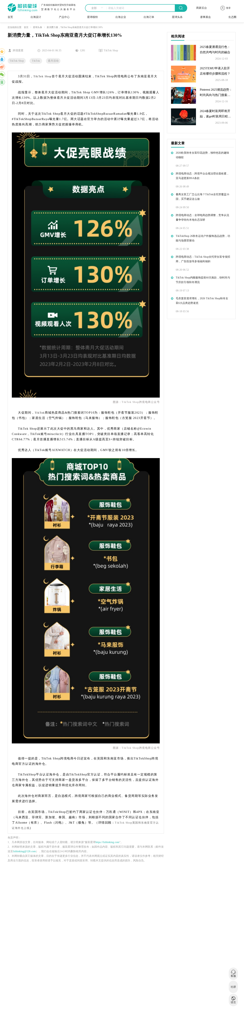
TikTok (36, 60)
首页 (10, 17)
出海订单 (149, 17)
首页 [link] (26, 27)
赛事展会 (205, 17)
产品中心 (64, 17)
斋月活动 (53, 60)
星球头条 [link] (37, 27)
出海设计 (35, 17)
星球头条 (177, 17)
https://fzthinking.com (107, 842)
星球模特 (92, 17)
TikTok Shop (17, 60)
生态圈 (232, 17)
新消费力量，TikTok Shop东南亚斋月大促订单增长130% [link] (75, 27)
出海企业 (120, 17)
